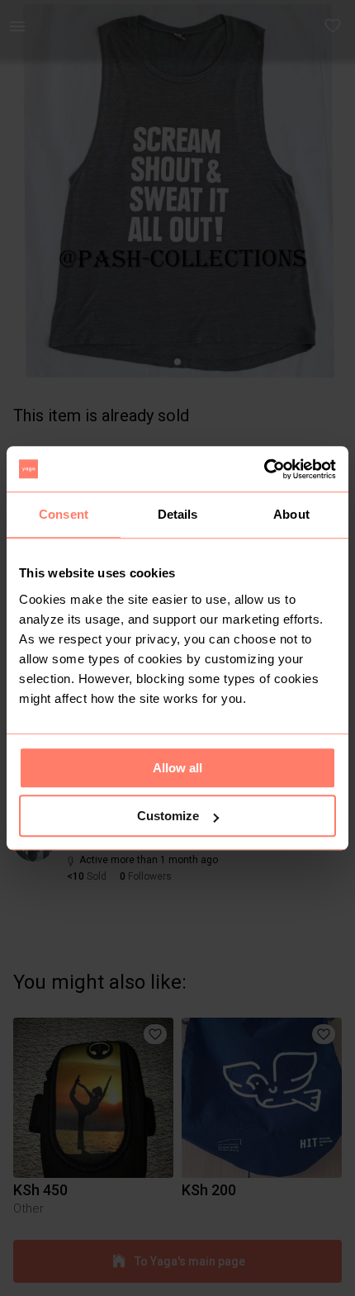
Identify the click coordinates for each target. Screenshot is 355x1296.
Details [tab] (178, 514)
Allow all (177, 768)
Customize (168, 816)
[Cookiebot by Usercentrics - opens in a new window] (264, 469)
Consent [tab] (63, 514)
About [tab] (291, 514)
